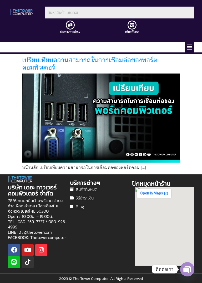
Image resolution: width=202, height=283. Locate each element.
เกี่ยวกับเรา (132, 31)
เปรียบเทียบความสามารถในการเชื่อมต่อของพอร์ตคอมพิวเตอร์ (90, 63)
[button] (189, 47)
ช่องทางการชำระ (70, 31)
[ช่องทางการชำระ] (70, 25)
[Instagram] (41, 250)
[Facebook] (14, 250)
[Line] (14, 262)
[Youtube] (28, 250)
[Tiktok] (28, 262)
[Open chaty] (187, 269)
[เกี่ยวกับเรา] (132, 25)
